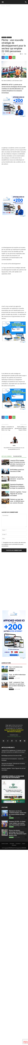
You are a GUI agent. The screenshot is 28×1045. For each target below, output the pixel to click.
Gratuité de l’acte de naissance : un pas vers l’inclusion (17, 478)
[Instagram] (11, 740)
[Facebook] (3, 57)
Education (14, 845)
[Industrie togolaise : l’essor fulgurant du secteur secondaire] (5, 493)
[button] (2, 2)
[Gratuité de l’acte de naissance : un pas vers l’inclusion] (5, 479)
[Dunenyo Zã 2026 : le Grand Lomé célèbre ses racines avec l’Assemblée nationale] (5, 824)
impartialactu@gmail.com (14, 736)
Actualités (8, 5)
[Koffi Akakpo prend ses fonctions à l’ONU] (5, 471)
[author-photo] (14, 443)
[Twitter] (6, 57)
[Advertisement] (14, 22)
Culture (23, 843)
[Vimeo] (20, 740)
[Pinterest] (10, 57)
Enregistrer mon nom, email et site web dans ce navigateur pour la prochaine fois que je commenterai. (14, 544)
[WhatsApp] (13, 57)
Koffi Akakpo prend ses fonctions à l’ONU (12, 755)
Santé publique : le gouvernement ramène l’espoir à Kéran (20, 428)
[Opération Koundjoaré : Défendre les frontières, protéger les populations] (5, 486)
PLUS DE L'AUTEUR (17, 456)
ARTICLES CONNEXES (7, 456)
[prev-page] (3, 507)
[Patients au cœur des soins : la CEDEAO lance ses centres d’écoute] (5, 501)
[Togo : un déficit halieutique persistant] (5, 677)
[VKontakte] (24, 740)
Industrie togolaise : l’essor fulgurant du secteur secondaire (18, 493)
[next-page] (5, 507)
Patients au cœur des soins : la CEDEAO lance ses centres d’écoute (17, 501)
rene (4, 53)
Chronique (12, 843)
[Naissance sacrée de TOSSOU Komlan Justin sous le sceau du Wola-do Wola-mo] (5, 813)
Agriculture (9, 37)
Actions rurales (5, 843)
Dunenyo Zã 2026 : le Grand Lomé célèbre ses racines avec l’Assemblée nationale (17, 823)
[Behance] (3, 740)
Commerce (18, 843)
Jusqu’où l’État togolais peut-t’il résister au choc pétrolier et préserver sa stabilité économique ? (14, 751)
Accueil (3, 5)
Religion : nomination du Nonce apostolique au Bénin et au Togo (8, 428)
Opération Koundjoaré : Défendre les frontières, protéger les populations (17, 486)
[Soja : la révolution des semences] (5, 669)
